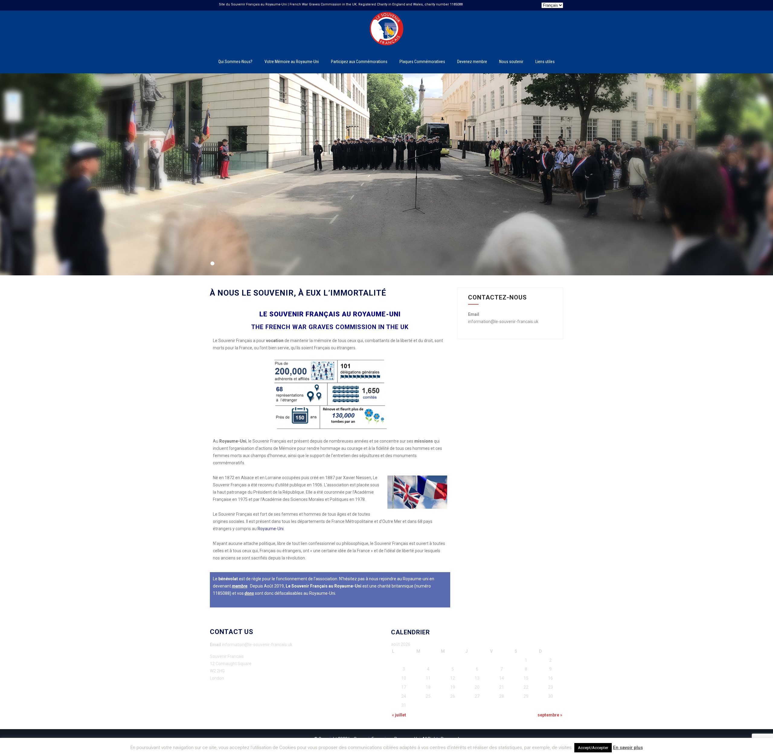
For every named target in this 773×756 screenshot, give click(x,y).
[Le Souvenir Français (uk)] (386, 13)
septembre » (549, 715)
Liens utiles (545, 61)
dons (249, 593)
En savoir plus (628, 747)
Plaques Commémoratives (422, 61)
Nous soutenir (511, 61)
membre (239, 586)
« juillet (399, 715)
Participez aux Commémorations (359, 61)
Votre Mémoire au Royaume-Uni (292, 61)
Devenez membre (472, 61)
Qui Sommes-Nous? (235, 61)
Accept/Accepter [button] (593, 747)
